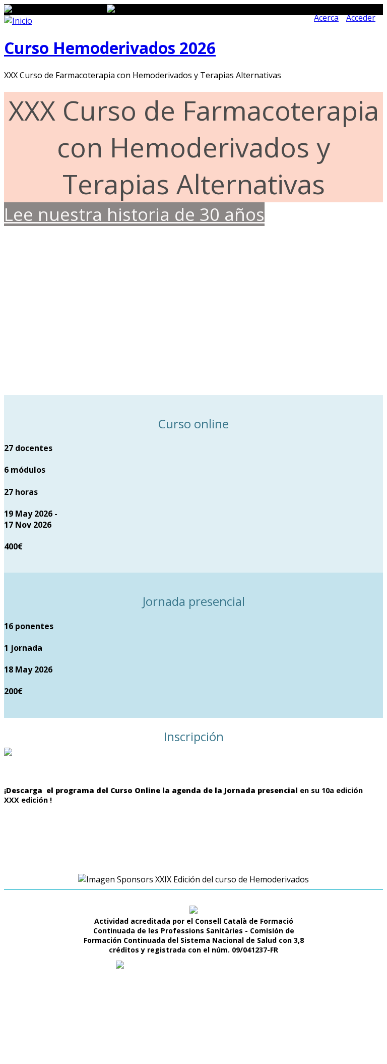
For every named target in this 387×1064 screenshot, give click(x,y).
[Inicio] (18, 20)
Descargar (133, 821)
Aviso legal (219, 1039)
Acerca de (179, 1039)
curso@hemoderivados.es (203, 1002)
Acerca (326, 17)
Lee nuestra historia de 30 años (134, 214)
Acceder (360, 17)
